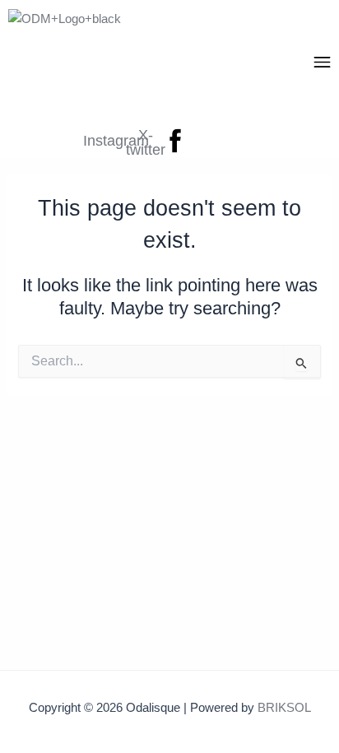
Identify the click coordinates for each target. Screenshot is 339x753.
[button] (322, 63)
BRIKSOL (284, 707)
